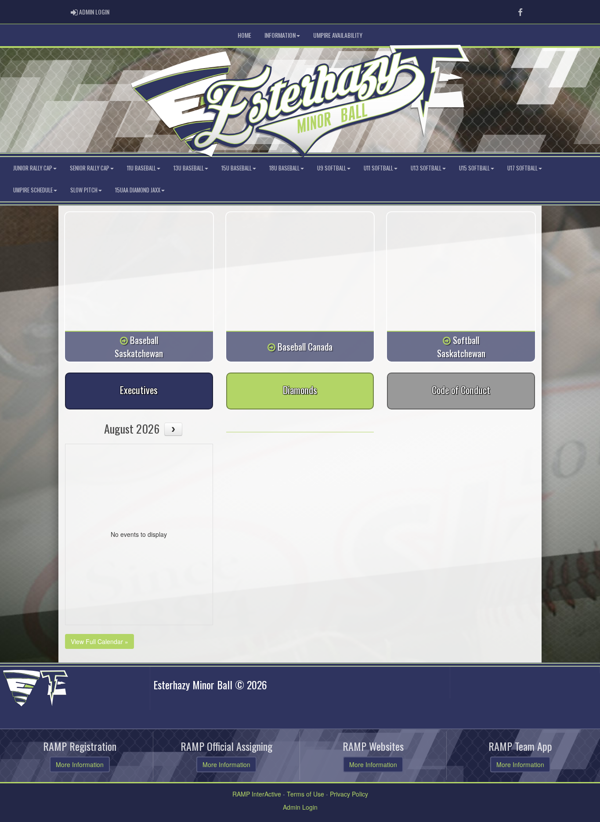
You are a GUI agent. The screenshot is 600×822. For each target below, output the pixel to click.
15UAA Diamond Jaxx (137, 190)
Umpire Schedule (33, 190)
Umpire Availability (337, 35)
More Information (80, 764)
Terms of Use (305, 793)
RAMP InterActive (256, 793)
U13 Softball (426, 168)
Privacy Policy (349, 793)
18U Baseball (284, 168)
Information (280, 35)
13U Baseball (188, 168)
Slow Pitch (84, 190)
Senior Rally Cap (89, 168)
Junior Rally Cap (32, 168)
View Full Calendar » (99, 641)
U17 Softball (522, 168)
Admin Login (300, 807)
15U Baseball (236, 168)
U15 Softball (474, 168)
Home (244, 35)
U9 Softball (331, 168)
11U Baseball (141, 168)
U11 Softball (378, 168)
